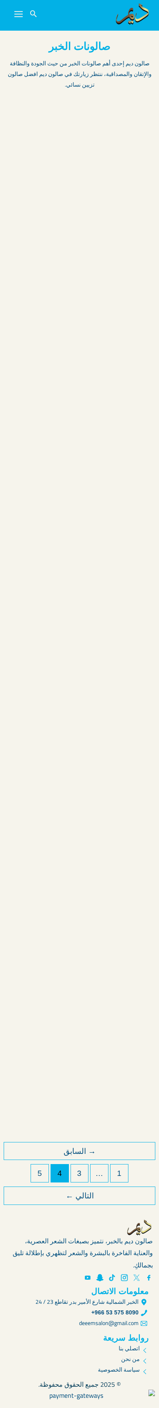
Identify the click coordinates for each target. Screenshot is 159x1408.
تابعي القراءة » (126, 226)
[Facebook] (149, 1278)
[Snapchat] (100, 1278)
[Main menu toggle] (18, 14)
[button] (33, 14)
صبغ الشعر (80, 620)
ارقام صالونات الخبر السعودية (95, 806)
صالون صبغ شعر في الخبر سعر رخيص (80, 1068)
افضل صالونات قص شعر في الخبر (86, 292)
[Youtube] (88, 1278)
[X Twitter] (136, 1278)
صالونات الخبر (78, 242)
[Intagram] (124, 1278)
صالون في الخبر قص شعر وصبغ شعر (82, 543)
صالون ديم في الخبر (111, 417)
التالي (80, 1195)
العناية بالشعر (124, 242)
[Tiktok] (112, 1278)
